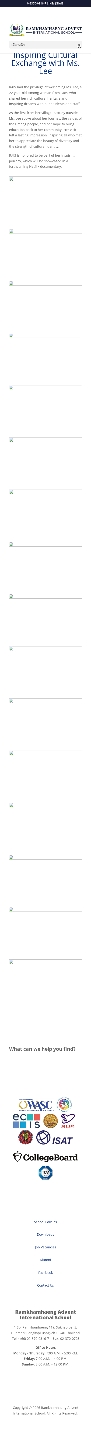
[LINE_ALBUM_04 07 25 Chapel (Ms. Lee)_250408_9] (45, 545)
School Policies (45, 1222)
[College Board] (45, 1162)
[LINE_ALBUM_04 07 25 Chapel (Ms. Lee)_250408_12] (45, 649)
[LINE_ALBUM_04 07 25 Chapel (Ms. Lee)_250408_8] (45, 493)
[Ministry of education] (50, 1126)
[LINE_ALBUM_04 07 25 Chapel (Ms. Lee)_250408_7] (45, 441)
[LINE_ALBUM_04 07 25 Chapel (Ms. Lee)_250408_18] (45, 910)
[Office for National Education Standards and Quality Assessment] (68, 1126)
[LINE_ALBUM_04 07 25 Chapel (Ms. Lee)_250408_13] (45, 701)
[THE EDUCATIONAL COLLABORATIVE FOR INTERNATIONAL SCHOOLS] (26, 1126)
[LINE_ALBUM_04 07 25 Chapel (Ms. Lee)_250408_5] (45, 336)
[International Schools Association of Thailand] (54, 1143)
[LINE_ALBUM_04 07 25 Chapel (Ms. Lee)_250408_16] (45, 806)
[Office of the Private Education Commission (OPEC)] (26, 1143)
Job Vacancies (45, 1247)
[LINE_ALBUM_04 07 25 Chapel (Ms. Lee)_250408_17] (45, 858)
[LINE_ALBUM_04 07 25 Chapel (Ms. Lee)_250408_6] (45, 388)
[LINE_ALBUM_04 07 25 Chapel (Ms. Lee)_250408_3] (45, 284)
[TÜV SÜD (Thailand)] (45, 1178)
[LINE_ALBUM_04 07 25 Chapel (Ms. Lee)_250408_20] (45, 180)
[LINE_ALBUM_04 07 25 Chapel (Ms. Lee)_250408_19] (45, 963)
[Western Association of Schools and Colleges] (36, 1110)
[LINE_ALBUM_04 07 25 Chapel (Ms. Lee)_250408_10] (45, 597)
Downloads (45, 1234)
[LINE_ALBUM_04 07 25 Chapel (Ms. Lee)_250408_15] (45, 754)
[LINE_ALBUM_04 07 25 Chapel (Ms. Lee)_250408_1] (45, 232)
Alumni (45, 1260)
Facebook (45, 1272)
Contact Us (45, 1285)
